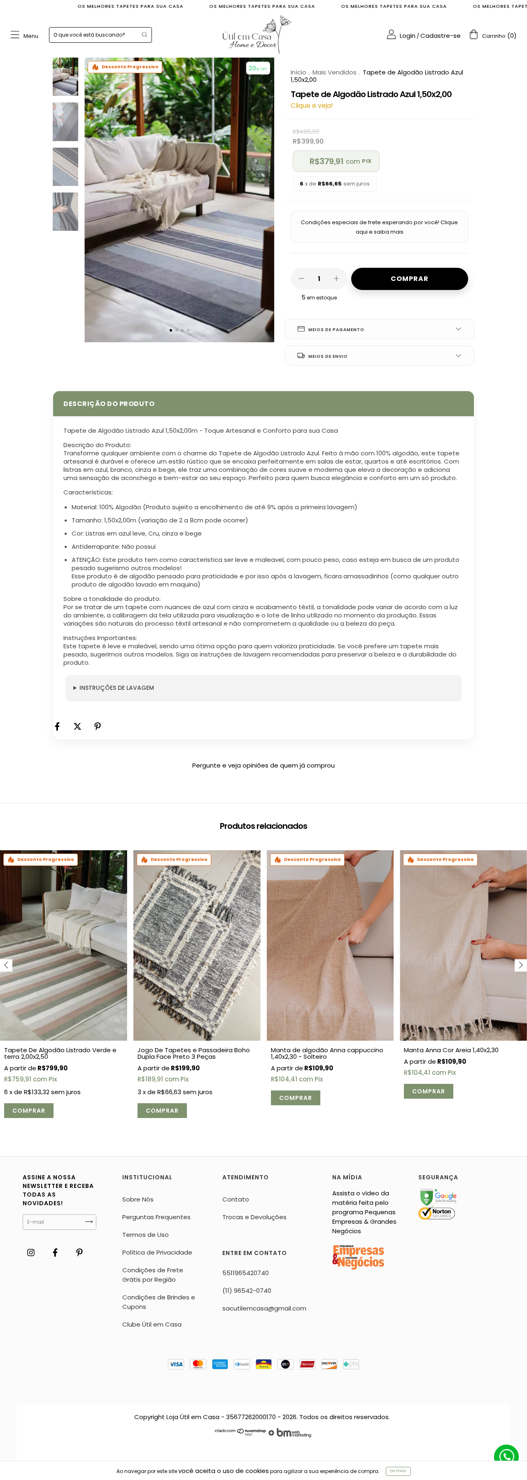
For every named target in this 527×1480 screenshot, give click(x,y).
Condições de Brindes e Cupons (158, 1302)
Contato (235, 1199)
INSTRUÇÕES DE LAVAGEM (116, 688)
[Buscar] (144, 34)
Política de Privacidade (157, 1252)
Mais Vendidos (334, 72)
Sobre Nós (138, 1199)
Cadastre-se (440, 35)
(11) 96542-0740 (246, 1290)
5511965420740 (245, 1273)
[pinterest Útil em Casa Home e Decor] (79, 1252)
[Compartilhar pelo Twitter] (78, 726)
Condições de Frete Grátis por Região (152, 1275)
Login (407, 35)
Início (298, 72)
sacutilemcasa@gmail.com (264, 1308)
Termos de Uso (145, 1234)
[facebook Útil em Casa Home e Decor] (56, 1252)
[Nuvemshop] (240, 1435)
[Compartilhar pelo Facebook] (58, 726)
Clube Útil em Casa (152, 1324)
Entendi (398, 1471)
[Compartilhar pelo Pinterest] (97, 726)
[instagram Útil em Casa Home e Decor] (32, 1252)
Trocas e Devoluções (254, 1217)
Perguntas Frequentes (156, 1217)
